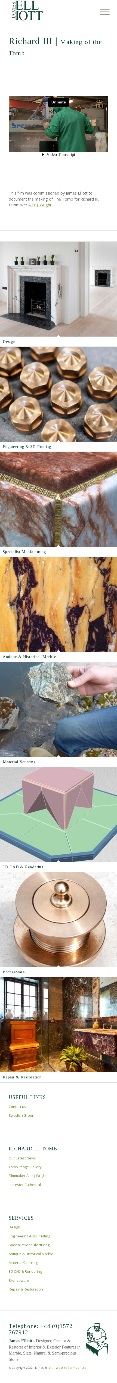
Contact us (17, 1106)
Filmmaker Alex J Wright (28, 1175)
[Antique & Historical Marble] (58, 604)
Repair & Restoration (22, 1077)
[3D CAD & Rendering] (58, 814)
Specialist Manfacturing (24, 551)
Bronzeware (14, 972)
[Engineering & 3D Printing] (58, 394)
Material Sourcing (19, 762)
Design (9, 341)
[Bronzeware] (58, 919)
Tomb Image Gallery (25, 1166)
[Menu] (101, 11)
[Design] (58, 289)
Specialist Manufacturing (29, 1244)
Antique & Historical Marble (29, 657)
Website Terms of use (71, 1368)
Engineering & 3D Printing (27, 446)
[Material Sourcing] (58, 709)
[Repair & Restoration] (58, 1024)
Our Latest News (22, 1158)
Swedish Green (21, 1115)
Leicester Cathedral (25, 1184)
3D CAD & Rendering (23, 867)
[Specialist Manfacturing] (58, 499)
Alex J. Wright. (40, 204)
